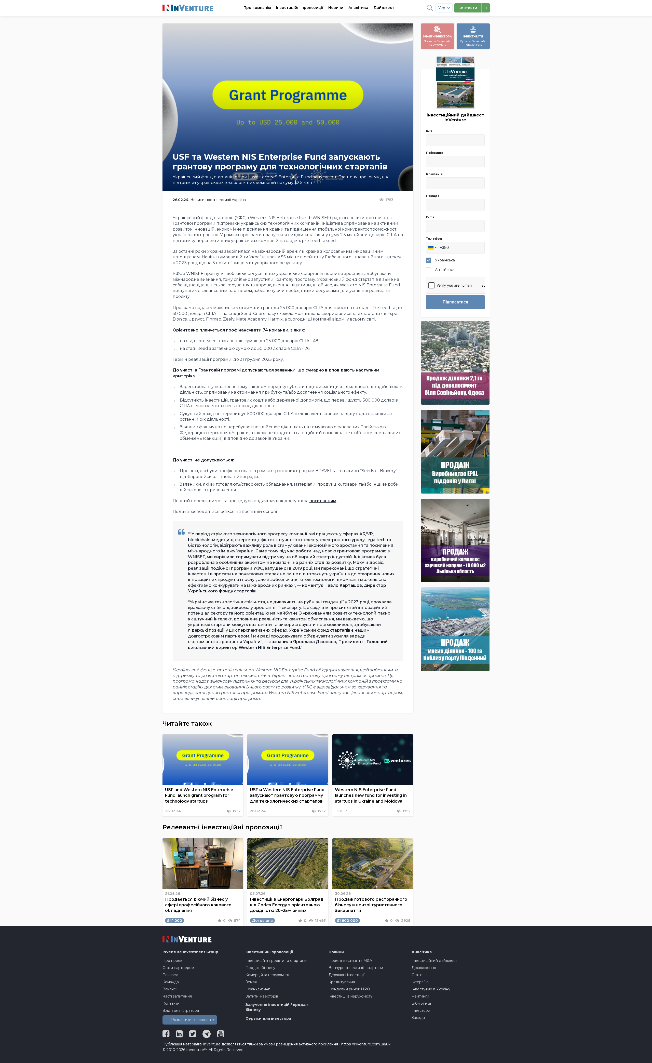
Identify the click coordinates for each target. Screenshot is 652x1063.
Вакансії (169, 989)
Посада (433, 196)
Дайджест (383, 7)
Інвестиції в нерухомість (350, 996)
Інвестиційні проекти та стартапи (276, 960)
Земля (251, 982)
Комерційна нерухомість (268, 975)
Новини (335, 7)
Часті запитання (177, 996)
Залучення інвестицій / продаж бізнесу (277, 1007)
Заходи (418, 1017)
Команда (170, 982)
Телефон (434, 239)
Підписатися (455, 302)
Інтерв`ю (420, 982)
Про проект (173, 960)
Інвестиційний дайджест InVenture (455, 117)
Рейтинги (420, 996)
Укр (441, 8)
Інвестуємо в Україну (431, 989)
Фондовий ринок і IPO (349, 989)
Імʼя (429, 131)
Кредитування (342, 982)
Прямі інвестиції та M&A (350, 960)
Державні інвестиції (346, 975)
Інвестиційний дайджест (434, 960)
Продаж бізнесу (260, 967)
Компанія (434, 174)
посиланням (322, 500)
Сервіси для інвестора (268, 1018)
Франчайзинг (258, 989)
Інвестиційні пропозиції (299, 7)
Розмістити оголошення (193, 1019)
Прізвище (434, 153)
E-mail (431, 217)
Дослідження (424, 967)
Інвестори (421, 1010)
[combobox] (432, 247)
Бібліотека (421, 1003)
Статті (417, 975)
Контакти (171, 1003)
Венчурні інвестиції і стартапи (356, 967)
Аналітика (358, 7)
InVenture (190, 952)
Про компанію (257, 7)
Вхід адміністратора (180, 1010)
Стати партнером (178, 967)
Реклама (170, 975)
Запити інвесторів (262, 996)
